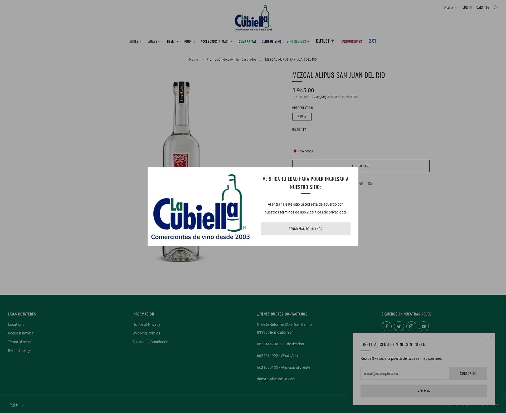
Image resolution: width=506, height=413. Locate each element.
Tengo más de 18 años (305, 228)
